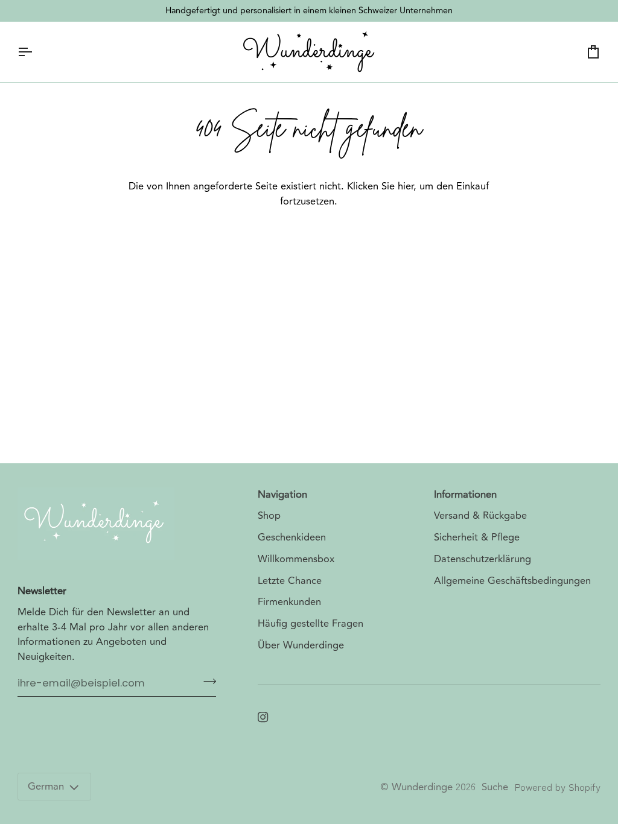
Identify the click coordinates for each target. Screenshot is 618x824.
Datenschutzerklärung (482, 559)
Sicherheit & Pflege (477, 537)
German (46, 786)
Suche (495, 787)
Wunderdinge (422, 787)
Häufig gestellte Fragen (310, 624)
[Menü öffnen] (36, 52)
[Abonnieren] (206, 681)
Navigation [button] (282, 494)
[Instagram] (263, 717)
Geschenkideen (292, 537)
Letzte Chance (290, 581)
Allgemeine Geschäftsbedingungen (512, 581)
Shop (269, 516)
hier (405, 186)
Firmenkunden (289, 602)
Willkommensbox (296, 559)
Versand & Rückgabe (480, 516)
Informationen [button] (465, 494)
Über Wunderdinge (301, 645)
